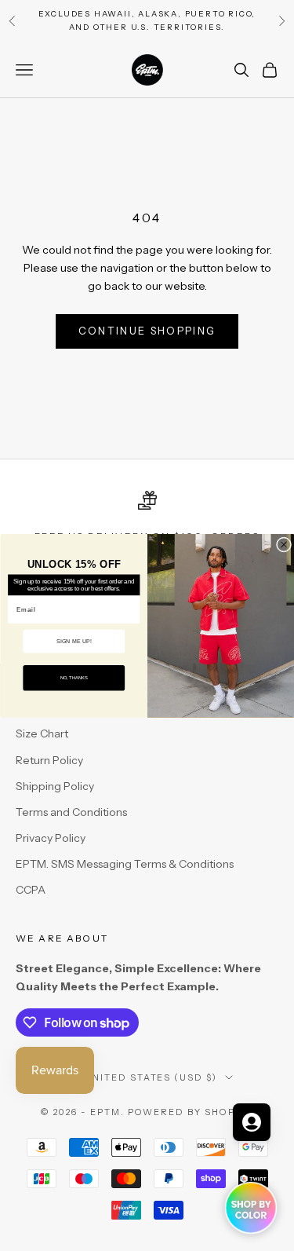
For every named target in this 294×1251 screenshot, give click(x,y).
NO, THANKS (73, 677)
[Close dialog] (283, 544)
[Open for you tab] (251, 1122)
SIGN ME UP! (73, 641)
